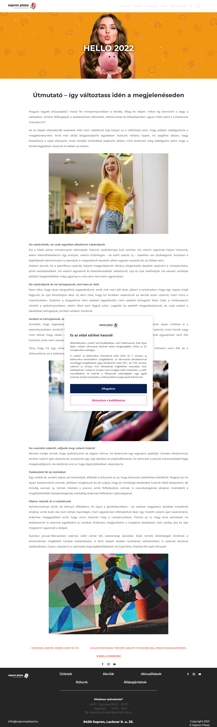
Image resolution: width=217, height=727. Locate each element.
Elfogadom (108, 388)
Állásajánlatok (135, 682)
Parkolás (151, 6)
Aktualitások (151, 674)
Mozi (163, 6)
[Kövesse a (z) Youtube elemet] (114, 664)
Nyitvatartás (178, 6)
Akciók (137, 6)
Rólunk (82, 682)
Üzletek (124, 6)
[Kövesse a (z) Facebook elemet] (102, 664)
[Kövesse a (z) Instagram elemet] (108, 664)
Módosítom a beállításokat (108, 400)
